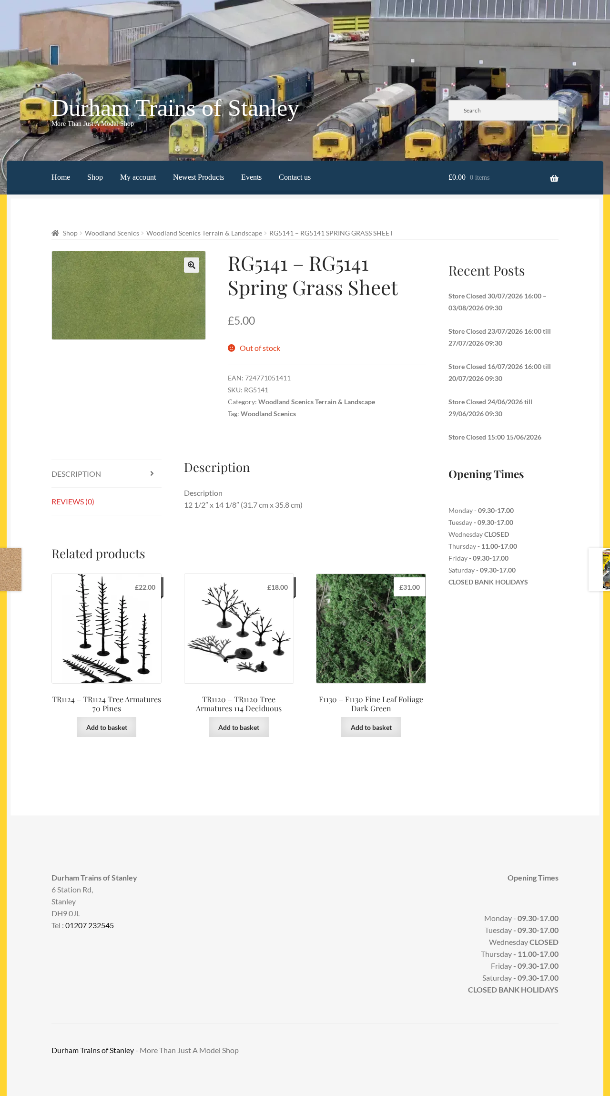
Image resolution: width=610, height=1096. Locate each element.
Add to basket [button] (106, 727)
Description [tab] (76, 473)
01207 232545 (89, 925)
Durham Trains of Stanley (175, 107)
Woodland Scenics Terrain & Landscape (204, 233)
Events (251, 177)
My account (138, 177)
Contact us (295, 177)
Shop (95, 177)
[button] (191, 265)
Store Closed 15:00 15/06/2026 (494, 437)
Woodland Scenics (112, 233)
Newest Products (198, 177)
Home (60, 177)
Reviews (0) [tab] (72, 501)
